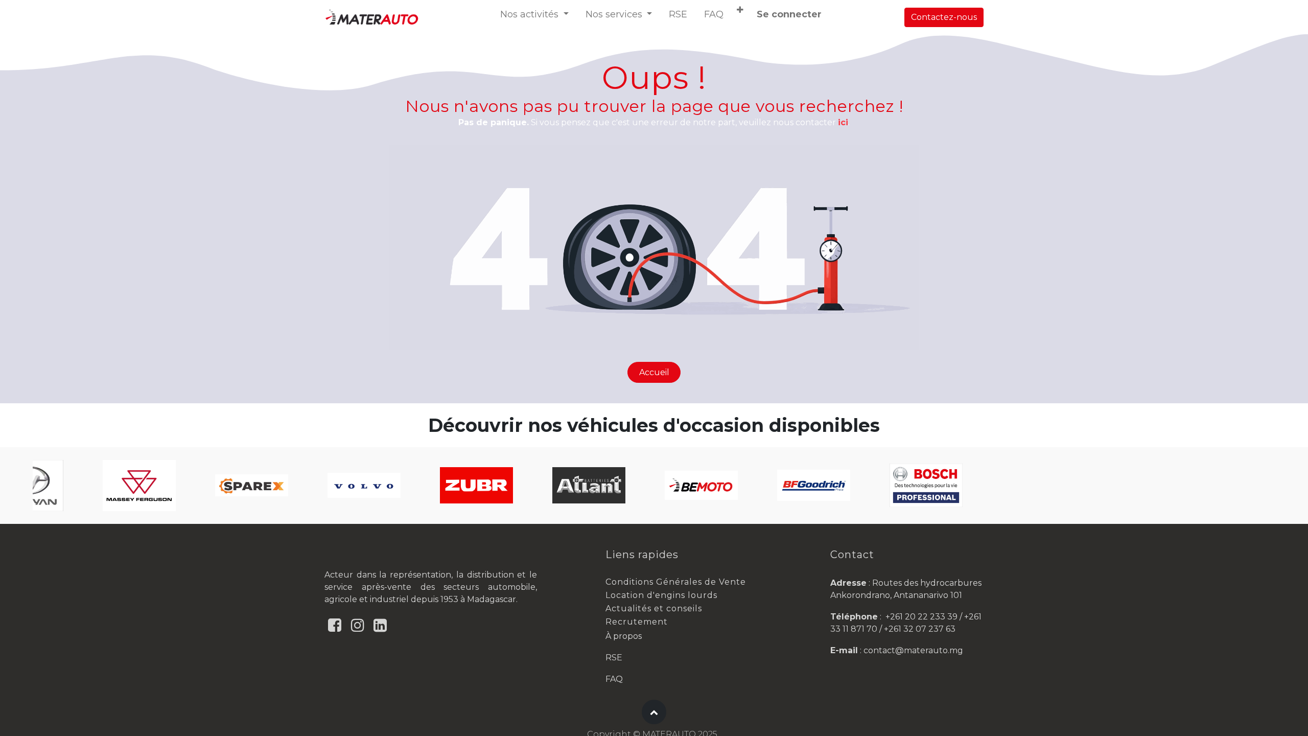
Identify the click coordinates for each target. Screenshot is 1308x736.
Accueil (654, 372)
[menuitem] (678, 14)
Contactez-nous (944, 17)
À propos (623, 636)
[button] (740, 10)
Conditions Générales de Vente (675, 582)
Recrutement (636, 622)
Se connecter (789, 14)
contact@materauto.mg (913, 650)
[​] (334, 625)
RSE (613, 657)
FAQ (614, 679)
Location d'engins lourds (661, 595)
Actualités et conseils (653, 608)
